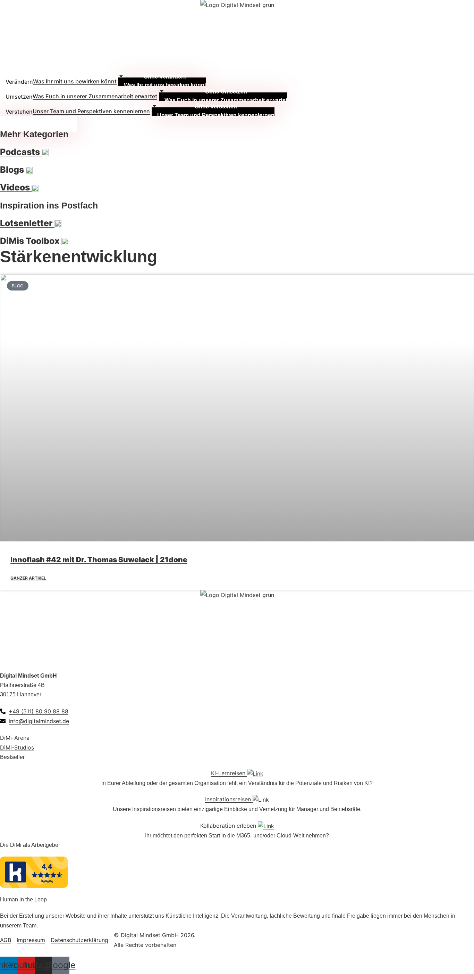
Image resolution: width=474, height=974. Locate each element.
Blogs (13, 169)
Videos (16, 187)
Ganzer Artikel (28, 578)
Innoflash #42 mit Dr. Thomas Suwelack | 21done (98, 559)
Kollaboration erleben (229, 825)
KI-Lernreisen (229, 773)
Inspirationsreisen (229, 799)
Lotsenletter (27, 223)
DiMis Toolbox (30, 241)
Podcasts (21, 152)
